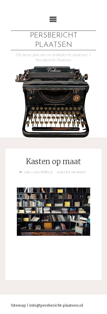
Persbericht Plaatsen (53, 40)
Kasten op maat (71, 172)
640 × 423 (32, 172)
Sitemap (18, 305)
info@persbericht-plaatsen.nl (56, 305)
